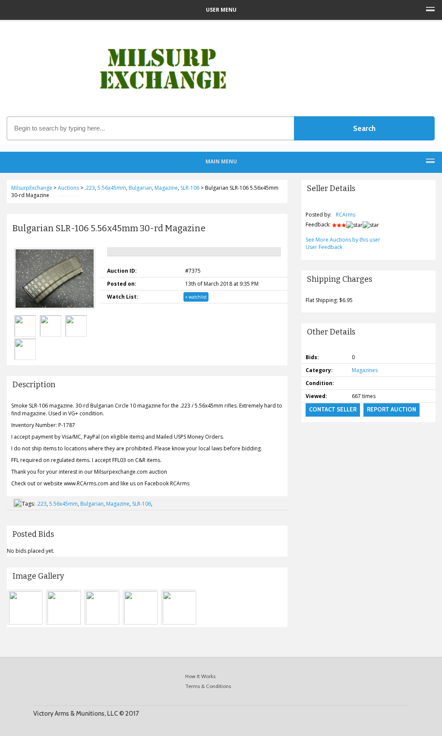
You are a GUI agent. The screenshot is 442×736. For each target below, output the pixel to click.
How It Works (200, 676)
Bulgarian (92, 503)
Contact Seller (333, 409)
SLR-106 (141, 503)
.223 (41, 503)
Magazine (117, 503)
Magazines (365, 370)
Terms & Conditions (208, 686)
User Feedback (324, 247)
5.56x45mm (63, 503)
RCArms (345, 214)
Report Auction (391, 409)
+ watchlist (196, 297)
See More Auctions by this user (343, 239)
